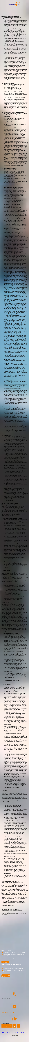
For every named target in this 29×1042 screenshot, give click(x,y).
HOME (3, 1032)
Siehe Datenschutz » (6, 682)
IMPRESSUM (15, 1032)
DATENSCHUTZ (22, 1032)
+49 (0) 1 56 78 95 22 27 (7, 1000)
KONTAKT (8, 1032)
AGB (5, 1034)
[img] (14, 4)
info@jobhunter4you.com (7, 1012)
